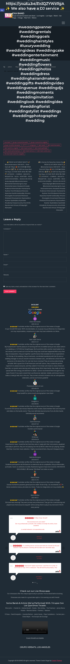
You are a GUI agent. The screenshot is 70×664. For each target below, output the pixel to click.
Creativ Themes (57, 661)
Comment (7, 229)
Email (6, 265)
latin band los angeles (11, 148)
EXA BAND (18, 13)
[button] (2, 11)
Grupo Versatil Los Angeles (35, 638)
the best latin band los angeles (14, 154)
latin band (42, 145)
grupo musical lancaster (20, 142)
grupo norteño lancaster (12, 145)
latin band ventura (29, 151)
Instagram (32, 145)
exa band (7, 142)
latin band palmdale (41, 148)
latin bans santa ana (43, 151)
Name (6, 255)
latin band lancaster (54, 145)
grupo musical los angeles (39, 142)
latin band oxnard (26, 148)
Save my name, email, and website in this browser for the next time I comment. (30, 286)
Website (6, 275)
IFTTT (25, 145)
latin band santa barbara (12, 151)
